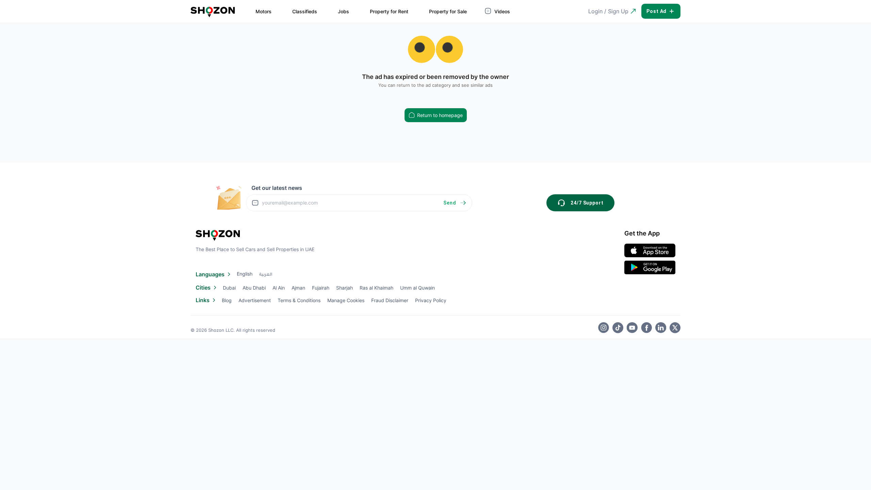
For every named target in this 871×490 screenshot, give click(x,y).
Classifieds (304, 11)
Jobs (343, 11)
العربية (265, 275)
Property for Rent (389, 11)
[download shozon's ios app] (649, 250)
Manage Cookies (345, 300)
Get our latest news (276, 187)
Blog (227, 300)
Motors (264, 11)
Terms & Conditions (299, 300)
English (244, 274)
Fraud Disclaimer (389, 300)
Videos (501, 11)
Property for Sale (448, 11)
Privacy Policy (430, 300)
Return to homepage (440, 115)
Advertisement (255, 300)
